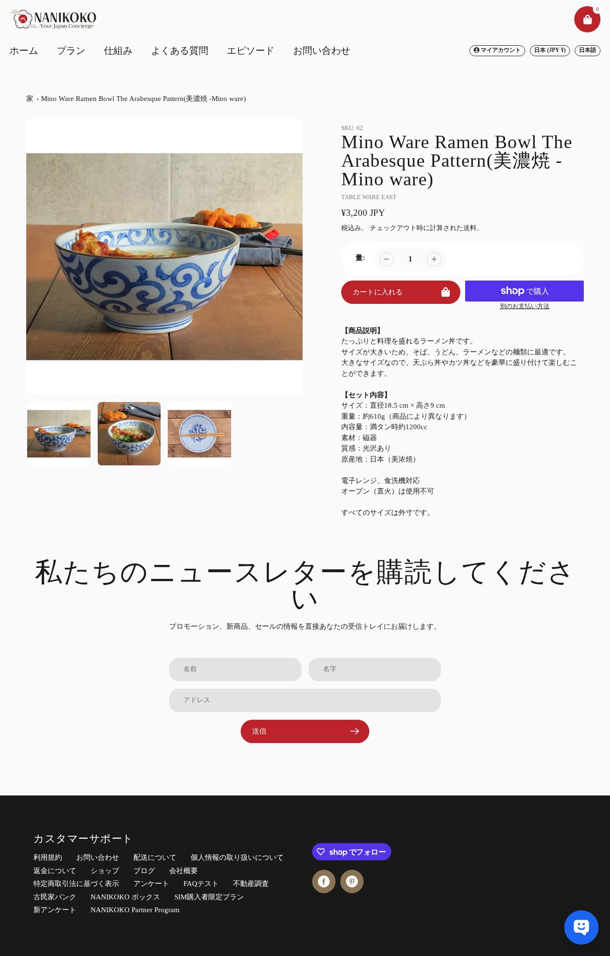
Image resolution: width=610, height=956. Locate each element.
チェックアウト (393, 227)
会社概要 (183, 871)
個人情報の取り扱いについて (237, 857)
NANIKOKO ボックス (125, 897)
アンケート (151, 883)
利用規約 (47, 857)
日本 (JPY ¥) (550, 50)
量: (360, 258)
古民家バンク (54, 897)
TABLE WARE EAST (368, 197)
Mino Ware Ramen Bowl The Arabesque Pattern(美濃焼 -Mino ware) (143, 98)
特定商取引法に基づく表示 (76, 883)
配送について (154, 857)
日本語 (587, 50)
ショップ (105, 871)
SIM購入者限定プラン (209, 897)
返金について (54, 871)
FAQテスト (201, 883)
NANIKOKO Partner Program (135, 910)
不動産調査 (251, 883)
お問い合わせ (97, 857)
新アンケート (54, 910)
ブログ (144, 871)
